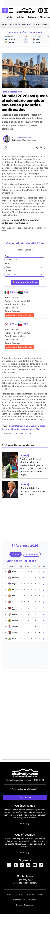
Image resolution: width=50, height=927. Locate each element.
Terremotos (7, 24)
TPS (16, 24)
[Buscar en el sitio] (11, 10)
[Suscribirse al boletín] (5, 10)
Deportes (12, 91)
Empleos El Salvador (40, 24)
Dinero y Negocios (24, 905)
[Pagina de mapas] (40, 10)
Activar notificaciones (26, 282)
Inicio (9, 17)
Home (4, 91)
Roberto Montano (23, 138)
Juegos (25, 24)
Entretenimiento (18, 900)
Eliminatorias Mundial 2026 (22, 426)
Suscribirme (25, 797)
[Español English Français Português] (46, 10)
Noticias (20, 17)
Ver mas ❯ (24, 823)
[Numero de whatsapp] (28, 866)
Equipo (8, 271)
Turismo (32, 17)
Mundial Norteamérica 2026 (26, 429)
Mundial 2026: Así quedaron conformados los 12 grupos (32, 491)
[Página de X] (15, 866)
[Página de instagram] (22, 866)
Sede (7, 263)
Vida (40, 894)
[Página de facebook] (9, 866)
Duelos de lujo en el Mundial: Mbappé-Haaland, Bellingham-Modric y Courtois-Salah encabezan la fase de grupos (33, 467)
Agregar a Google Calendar (20, 315)
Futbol (21, 91)
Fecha (7, 256)
